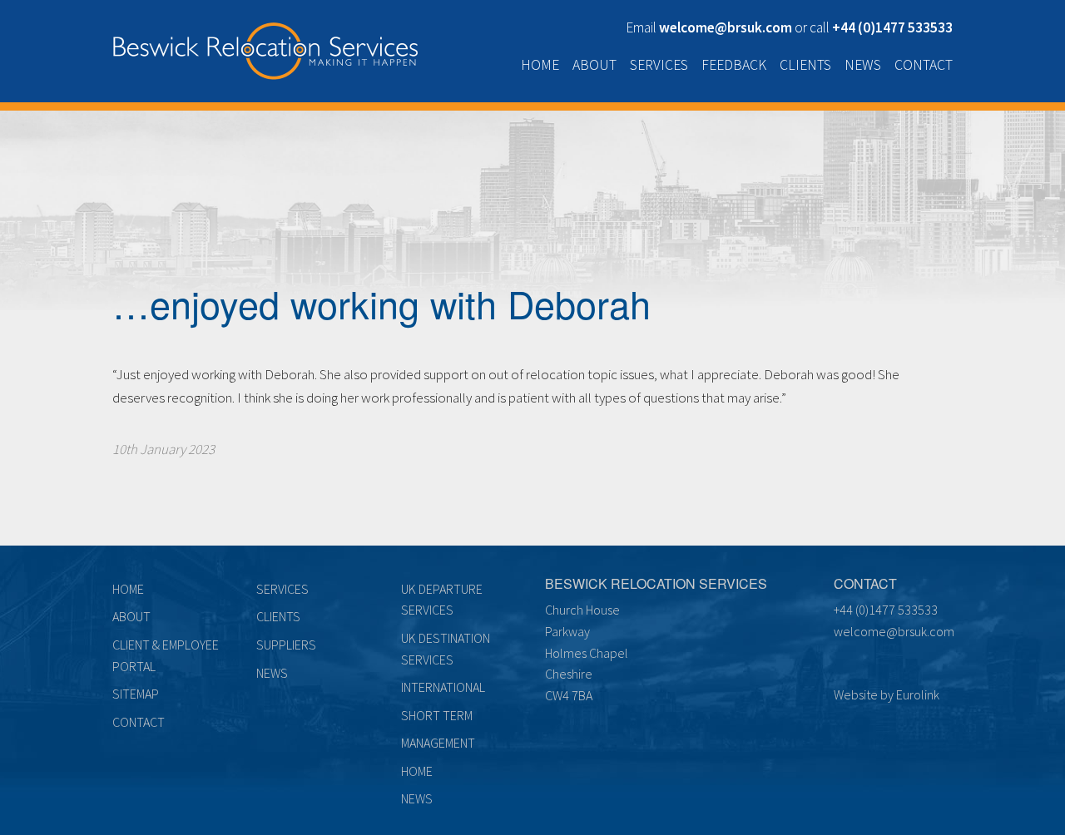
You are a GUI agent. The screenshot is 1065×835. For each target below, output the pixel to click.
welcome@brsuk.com (894, 631)
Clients (805, 65)
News (863, 65)
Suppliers (286, 644)
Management (438, 742)
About (594, 65)
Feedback (733, 65)
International (443, 687)
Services (659, 65)
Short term (437, 715)
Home (540, 65)
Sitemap (135, 693)
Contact (923, 65)
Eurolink (917, 694)
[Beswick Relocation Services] (265, 47)
